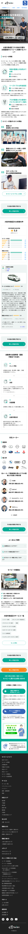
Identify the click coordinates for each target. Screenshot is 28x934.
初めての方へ (5, 760)
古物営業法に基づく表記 (8, 888)
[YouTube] (16, 920)
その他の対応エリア (7, 815)
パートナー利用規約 (7, 863)
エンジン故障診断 (6, 633)
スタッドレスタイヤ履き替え (18, 619)
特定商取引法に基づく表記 (8, 886)
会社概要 (4, 912)
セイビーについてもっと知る (14, 194)
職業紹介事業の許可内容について (10, 893)
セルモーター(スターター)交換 (8, 630)
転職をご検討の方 (6, 834)
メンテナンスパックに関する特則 (10, 866)
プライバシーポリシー (7, 876)
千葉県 (3, 803)
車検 (8, 270)
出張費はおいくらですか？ (9, 546)
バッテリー (4, 788)
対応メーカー (5, 771)
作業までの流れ (5, 767)
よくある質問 (5, 902)
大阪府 (8, 268)
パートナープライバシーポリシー (10, 878)
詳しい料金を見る (14, 211)
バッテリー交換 (5, 619)
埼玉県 (3, 805)
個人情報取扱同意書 (7, 883)
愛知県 (3, 810)
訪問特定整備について (7, 895)
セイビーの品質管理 (7, 776)
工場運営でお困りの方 (7, 844)
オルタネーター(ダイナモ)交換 (8, 626)
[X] (7, 920)
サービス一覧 (5, 784)
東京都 (3, 800)
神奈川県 (4, 807)
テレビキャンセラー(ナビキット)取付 (10, 637)
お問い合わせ (5, 905)
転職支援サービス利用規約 (8, 890)
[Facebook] (12, 920)
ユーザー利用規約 (6, 861)
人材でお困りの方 (6, 841)
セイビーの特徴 (5, 762)
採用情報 (4, 914)
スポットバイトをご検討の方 (9, 832)
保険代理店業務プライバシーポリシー (11, 881)
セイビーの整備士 (6, 774)
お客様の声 (4, 764)
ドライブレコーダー (7, 786)
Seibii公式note (5, 853)
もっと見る (22, 326)
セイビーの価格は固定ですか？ (10, 552)
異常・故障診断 (5, 791)
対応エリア (4, 769)
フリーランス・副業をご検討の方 (10, 829)
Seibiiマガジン (5, 851)
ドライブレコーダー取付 (7, 623)
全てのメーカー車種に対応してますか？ (12, 558)
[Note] (3, 920)
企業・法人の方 (5, 822)
